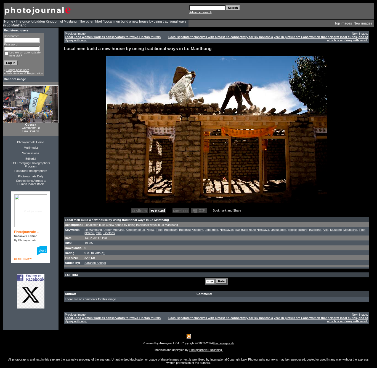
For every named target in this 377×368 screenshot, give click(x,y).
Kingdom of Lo (135, 229)
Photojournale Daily (31, 176)
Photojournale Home (30, 142)
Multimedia (31, 147)
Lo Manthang (93, 229)
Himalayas (227, 229)
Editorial (30, 158)
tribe (99, 233)
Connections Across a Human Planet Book (31, 182)
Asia (325, 229)
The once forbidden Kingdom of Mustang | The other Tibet (59, 21)
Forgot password (17, 70)
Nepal (150, 229)
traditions (315, 229)
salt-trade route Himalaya (252, 229)
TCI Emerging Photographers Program (30, 164)
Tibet (159, 229)
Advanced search (200, 12)
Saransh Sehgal (95, 262)
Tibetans (109, 233)
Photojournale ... (26, 232)
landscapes (278, 229)
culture (302, 229)
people (292, 229)
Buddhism (170, 229)
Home (8, 21)
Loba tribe (211, 229)
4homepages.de (223, 343)
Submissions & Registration (24, 73)
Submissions (30, 153)
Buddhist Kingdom (191, 229)
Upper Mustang (113, 229)
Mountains (350, 229)
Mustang (336, 229)
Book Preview (22, 258)
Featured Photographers (30, 170)
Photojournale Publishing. (206, 349)
